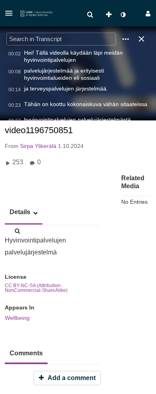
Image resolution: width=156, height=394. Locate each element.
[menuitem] (90, 15)
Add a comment (71, 377)
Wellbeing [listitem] (17, 318)
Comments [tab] (26, 353)
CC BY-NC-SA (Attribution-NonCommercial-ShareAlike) (36, 288)
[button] (11, 13)
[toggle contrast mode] (123, 15)
